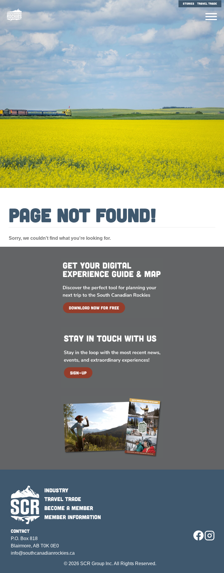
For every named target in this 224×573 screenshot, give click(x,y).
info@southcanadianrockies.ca (43, 553)
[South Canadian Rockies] (12, 15)
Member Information (72, 517)
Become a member (68, 508)
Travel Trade (62, 499)
